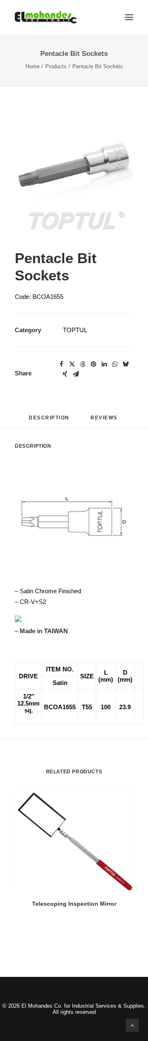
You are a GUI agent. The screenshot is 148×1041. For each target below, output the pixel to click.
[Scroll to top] (132, 1024)
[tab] (105, 421)
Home (32, 66)
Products (56, 66)
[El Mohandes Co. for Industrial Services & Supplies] (46, 17)
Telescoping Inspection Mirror (74, 903)
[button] (74, 175)
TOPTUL (75, 329)
